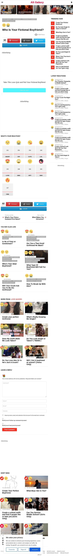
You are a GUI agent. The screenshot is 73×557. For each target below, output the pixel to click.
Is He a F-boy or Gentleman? (9, 243)
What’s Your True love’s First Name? (63, 57)
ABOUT (39, 554)
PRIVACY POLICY (64, 553)
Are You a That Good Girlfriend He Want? (35, 244)
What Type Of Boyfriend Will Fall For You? (36, 267)
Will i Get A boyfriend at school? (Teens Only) (36, 362)
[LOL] (30, 304)
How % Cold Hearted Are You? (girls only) (62, 67)
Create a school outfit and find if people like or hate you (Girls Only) (11, 516)
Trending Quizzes (33, 240)
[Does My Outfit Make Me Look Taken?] (12, 330)
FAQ (44, 551)
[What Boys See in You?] (36, 482)
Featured (6, 257)
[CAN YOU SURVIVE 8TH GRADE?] (58, 9)
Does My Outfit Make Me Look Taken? (11, 340)
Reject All (23, 549)
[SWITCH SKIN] (71, 2)
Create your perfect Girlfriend (40, 12)
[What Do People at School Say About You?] (8, 9)
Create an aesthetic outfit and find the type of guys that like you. (63, 37)
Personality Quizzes (10, 260)
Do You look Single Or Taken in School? (63, 27)
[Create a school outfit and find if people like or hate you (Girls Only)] (12, 503)
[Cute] (6, 231)
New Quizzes (17, 236)
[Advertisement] (24, 66)
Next (72, 10)
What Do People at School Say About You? (8, 12)
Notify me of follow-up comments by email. (14, 420)
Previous (1, 10)
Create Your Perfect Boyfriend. (10, 492)
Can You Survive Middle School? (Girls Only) (36, 515)
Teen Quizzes (31, 238)
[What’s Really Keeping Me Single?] (36, 308)
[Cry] (8, 25)
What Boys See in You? (36, 491)
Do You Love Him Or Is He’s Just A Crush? (12, 361)
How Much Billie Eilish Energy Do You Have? (25, 12)
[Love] (2, 231)
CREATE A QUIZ (61, 551)
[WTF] (4, 25)
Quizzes (5, 238)
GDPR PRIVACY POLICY (52, 553)
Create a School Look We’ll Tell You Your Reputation (62, 62)
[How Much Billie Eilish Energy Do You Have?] (25, 9)
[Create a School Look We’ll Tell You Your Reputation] (36, 529)
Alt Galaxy (37, 2)
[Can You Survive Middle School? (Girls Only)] (36, 503)
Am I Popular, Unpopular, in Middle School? (63, 82)
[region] (23, 544)
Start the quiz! (24, 90)
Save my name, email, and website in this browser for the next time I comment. (25, 415)
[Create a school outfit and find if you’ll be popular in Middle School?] (12, 529)
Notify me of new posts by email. (11, 425)
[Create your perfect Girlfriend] (41, 9)
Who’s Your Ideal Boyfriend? (9, 265)
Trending (2, 478)
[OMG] (6, 275)
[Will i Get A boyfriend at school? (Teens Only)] (36, 351)
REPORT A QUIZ (51, 551)
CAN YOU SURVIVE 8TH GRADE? (56, 12)
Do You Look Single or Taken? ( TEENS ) (36, 340)
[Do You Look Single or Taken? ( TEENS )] (36, 330)
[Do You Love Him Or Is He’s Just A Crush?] (12, 351)
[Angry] (6, 252)
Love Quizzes (7, 236)
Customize (12, 549)
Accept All (35, 549)
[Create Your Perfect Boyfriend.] (12, 482)
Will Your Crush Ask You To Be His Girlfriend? (10, 288)
